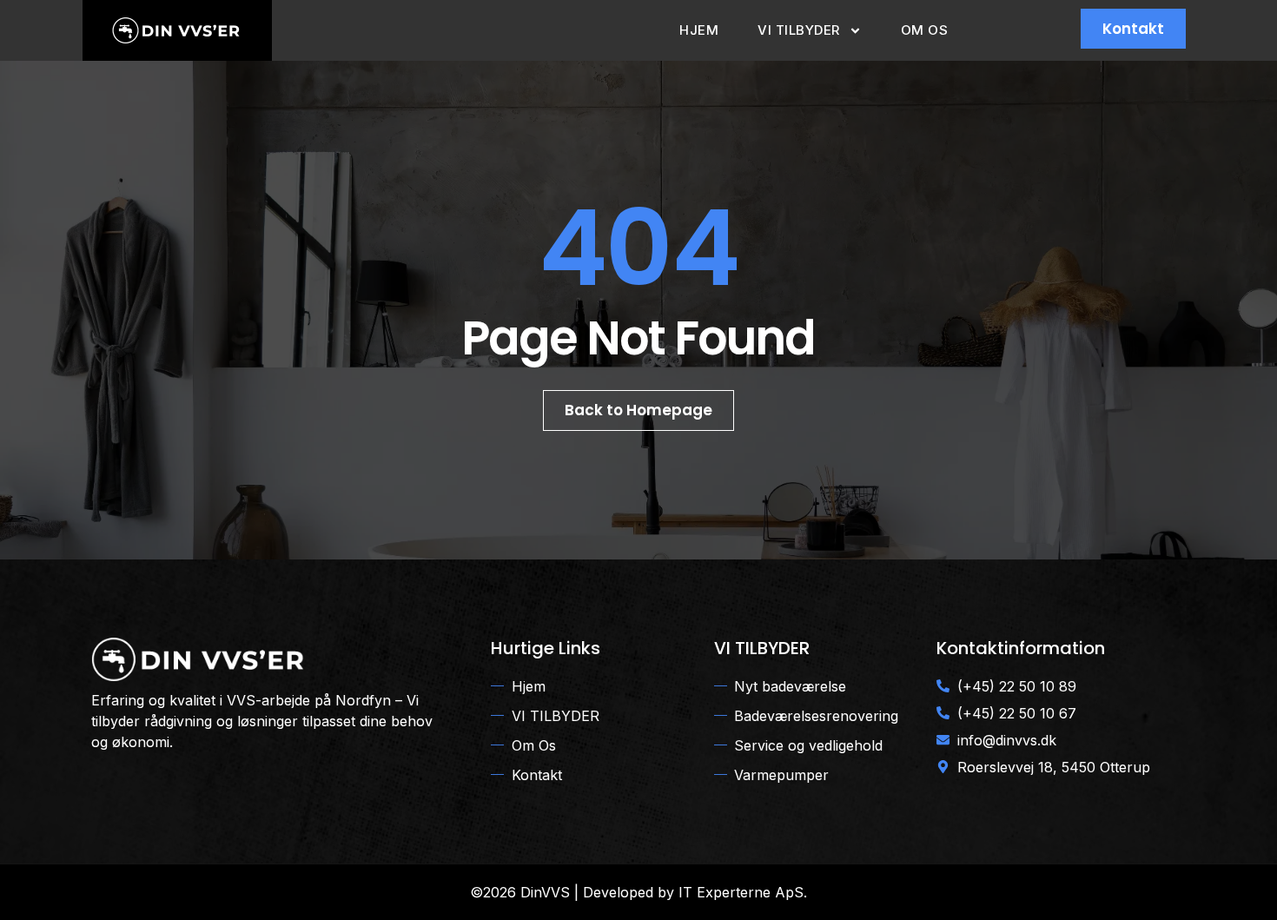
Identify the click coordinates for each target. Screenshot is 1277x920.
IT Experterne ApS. (742, 892)
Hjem (698, 30)
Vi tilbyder (799, 30)
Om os (925, 30)
